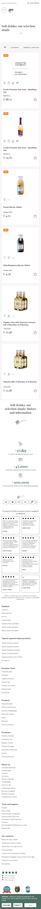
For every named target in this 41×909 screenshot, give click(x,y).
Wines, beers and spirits (10, 631)
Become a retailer (8, 794)
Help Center (6, 811)
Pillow (4, 718)
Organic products (8, 679)
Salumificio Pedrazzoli (9, 750)
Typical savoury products (10, 624)
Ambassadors (6, 770)
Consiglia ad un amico (9, 797)
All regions (5, 660)
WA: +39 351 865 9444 (33, 3)
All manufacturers (8, 757)
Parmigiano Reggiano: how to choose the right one (19, 857)
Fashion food (6, 689)
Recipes (4, 808)
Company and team (8, 768)
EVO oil (4, 617)
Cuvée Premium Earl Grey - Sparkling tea (19, 90)
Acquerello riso (7, 739)
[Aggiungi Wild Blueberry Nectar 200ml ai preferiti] (36, 230)
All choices (5, 693)
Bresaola (5, 721)
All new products (8, 725)
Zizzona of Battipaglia (9, 711)
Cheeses (5, 610)
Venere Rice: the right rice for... (12, 846)
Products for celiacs (8, 686)
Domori (4, 753)
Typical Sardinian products (11, 650)
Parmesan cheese (8, 714)
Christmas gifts (7, 672)
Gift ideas (5, 675)
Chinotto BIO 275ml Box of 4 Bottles (20, 382)
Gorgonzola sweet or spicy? (11, 843)
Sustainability (6, 782)
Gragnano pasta (7, 704)
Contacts (5, 822)
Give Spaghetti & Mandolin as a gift (14, 825)
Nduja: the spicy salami (10, 840)
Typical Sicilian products (10, 643)
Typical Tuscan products (10, 653)
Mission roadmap (8, 779)
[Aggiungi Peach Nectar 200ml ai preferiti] (36, 171)
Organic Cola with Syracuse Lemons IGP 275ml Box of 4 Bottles (19, 323)
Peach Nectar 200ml (12, 207)
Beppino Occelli (7, 743)
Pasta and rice (6, 613)
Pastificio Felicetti (8, 736)
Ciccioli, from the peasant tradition (14, 853)
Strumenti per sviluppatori (11, 814)
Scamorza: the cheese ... (10, 860)
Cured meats (6, 620)
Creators (5, 773)
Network (5, 828)
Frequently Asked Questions (12, 819)
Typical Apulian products (10, 647)
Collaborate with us (8, 788)
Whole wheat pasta (9, 707)
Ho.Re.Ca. (5, 785)
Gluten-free (6, 682)
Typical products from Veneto (12, 657)
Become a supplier (8, 791)
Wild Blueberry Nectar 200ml (16, 265)
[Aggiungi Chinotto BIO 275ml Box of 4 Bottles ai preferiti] (36, 346)
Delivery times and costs (10, 817)
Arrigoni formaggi (8, 746)
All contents (6, 864)
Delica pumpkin (7, 850)
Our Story (5, 776)
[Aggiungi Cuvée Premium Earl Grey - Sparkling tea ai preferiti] (36, 55)
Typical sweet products (10, 627)
